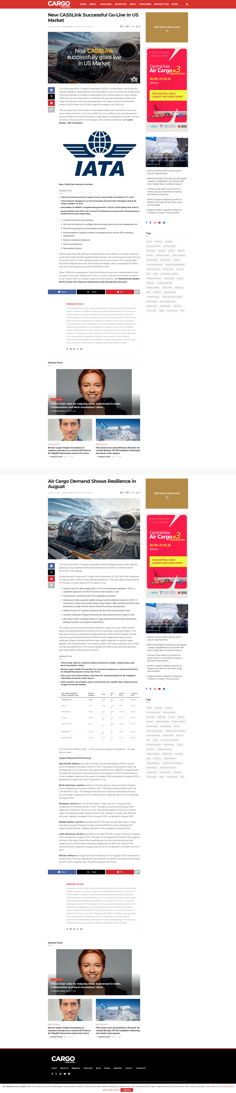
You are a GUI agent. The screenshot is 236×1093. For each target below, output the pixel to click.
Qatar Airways (152, 301)
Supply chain (152, 306)
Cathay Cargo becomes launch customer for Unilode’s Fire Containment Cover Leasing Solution (166, 157)
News (92, 4)
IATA (148, 292)
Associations (68, 26)
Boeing (177, 260)
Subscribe (145, 4)
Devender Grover (75, 304)
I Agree (127, 1090)
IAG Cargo (179, 287)
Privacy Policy (227, 1086)
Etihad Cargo (169, 278)
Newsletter (161, 4)
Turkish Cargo (172, 311)
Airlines (172, 251)
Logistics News (169, 292)
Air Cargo (158, 241)
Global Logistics (153, 287)
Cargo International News (175, 264)
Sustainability (165, 306)
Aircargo (168, 241)
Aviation (150, 255)
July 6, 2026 (69, 457)
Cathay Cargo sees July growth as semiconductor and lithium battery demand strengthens (164, 192)
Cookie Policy (112, 1090)
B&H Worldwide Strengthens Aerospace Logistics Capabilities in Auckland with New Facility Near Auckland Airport (167, 181)
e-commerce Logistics (169, 274)
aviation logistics (178, 255)
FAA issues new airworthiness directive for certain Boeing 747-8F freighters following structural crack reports (118, 450)
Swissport (177, 306)
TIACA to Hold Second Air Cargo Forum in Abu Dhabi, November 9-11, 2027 (97, 197)
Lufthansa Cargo (153, 297)
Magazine (106, 4)
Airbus (149, 241)
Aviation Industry (162, 255)
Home (83, 4)
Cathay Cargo (168, 269)
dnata (155, 274)
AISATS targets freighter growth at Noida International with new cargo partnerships (164, 202)
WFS (182, 311)
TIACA (161, 311)
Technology (151, 311)
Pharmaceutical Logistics (172, 297)
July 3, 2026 (117, 457)
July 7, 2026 (71, 411)
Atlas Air (181, 251)
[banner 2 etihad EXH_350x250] (167, 27)
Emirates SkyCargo (154, 278)
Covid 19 (180, 269)
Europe (180, 278)
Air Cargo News (169, 246)
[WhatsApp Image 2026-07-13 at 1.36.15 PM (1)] (167, 89)
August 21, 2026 (154, 164)
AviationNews (166, 260)
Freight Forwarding (164, 283)
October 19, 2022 (54, 26)
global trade (167, 287)
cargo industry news (154, 264)
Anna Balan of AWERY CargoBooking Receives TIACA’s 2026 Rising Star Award (99, 207)
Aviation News (152, 260)
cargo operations (153, 269)
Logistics (157, 292)
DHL (148, 274)
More (175, 4)
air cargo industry (153, 246)
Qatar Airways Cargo (167, 301)
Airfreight (161, 251)
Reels (133, 4)
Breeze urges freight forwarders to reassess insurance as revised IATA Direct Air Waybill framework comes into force (69, 450)
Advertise (121, 4)
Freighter (150, 283)
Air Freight (151, 251)
